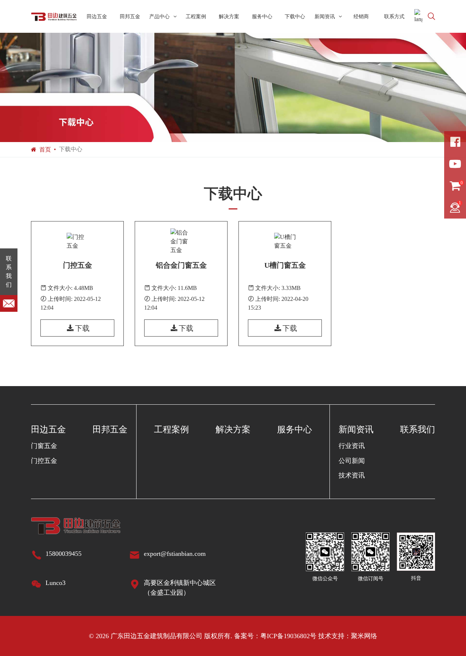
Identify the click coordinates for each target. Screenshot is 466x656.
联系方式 (394, 16)
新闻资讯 (325, 16)
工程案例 (196, 16)
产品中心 (159, 16)
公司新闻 (352, 460)
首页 (45, 149)
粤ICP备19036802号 (288, 636)
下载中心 (295, 16)
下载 (82, 328)
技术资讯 (352, 475)
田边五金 (97, 16)
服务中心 (262, 16)
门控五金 (44, 460)
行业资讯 (352, 445)
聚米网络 (364, 636)
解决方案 (229, 16)
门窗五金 (44, 445)
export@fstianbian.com (175, 553)
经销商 (361, 16)
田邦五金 (130, 16)
